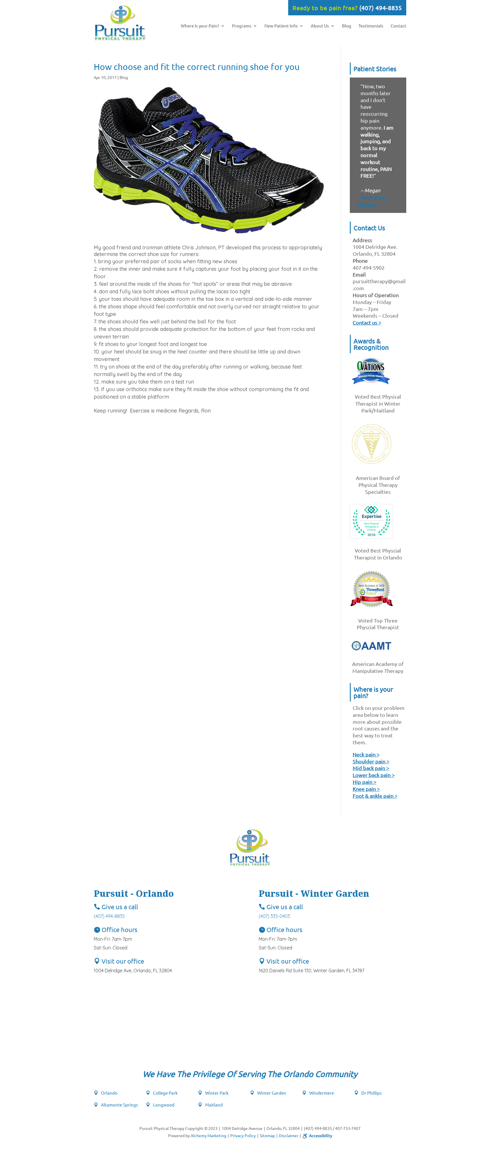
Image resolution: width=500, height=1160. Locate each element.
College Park (165, 1092)
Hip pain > (364, 782)
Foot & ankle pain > (375, 796)
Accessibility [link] (320, 1135)
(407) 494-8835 (380, 7)
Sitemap (267, 1135)
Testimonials (371, 26)
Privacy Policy (243, 1135)
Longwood (163, 1104)
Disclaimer (288, 1135)
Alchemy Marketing (208, 1135)
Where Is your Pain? (200, 26)
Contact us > (367, 322)
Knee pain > (366, 789)
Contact (398, 26)
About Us (320, 26)
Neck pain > (366, 754)
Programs (241, 26)
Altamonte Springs (119, 1104)
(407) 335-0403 (274, 916)
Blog (346, 26)
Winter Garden (271, 1092)
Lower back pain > (374, 775)
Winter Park (217, 1092)
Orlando (109, 1092)
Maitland (214, 1104)
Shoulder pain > (371, 761)
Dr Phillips (371, 1092)
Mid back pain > (371, 768)
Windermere (321, 1092)
